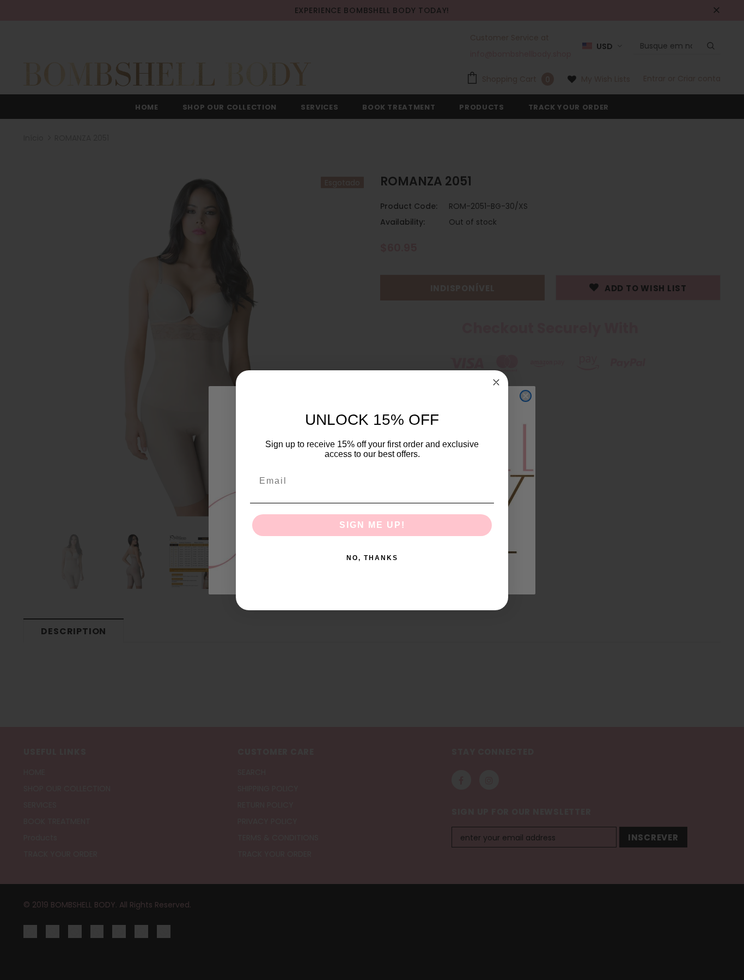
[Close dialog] (496, 382)
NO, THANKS (372, 558)
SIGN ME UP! (372, 525)
